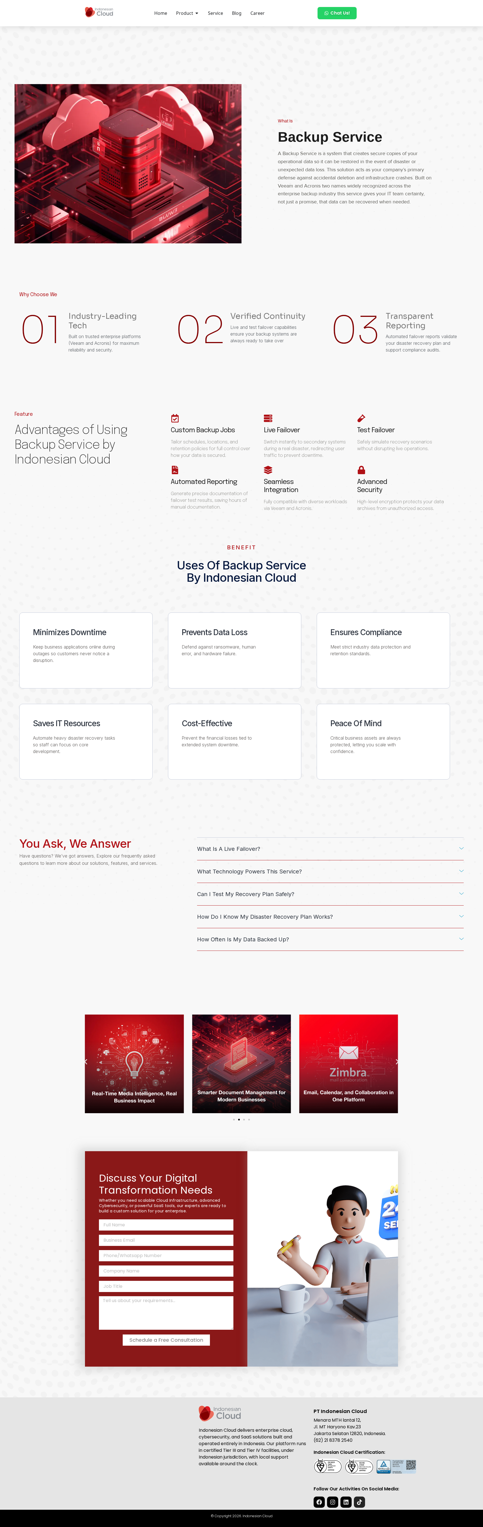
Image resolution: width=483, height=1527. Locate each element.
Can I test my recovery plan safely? (245, 894)
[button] (330, 849)
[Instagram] (332, 1502)
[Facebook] (319, 1502)
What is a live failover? (228, 849)
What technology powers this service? (249, 871)
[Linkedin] (346, 1502)
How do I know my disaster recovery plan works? (265, 916)
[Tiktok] (359, 1502)
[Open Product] (197, 13)
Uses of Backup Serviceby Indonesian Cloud (241, 571)
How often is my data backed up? (243, 939)
